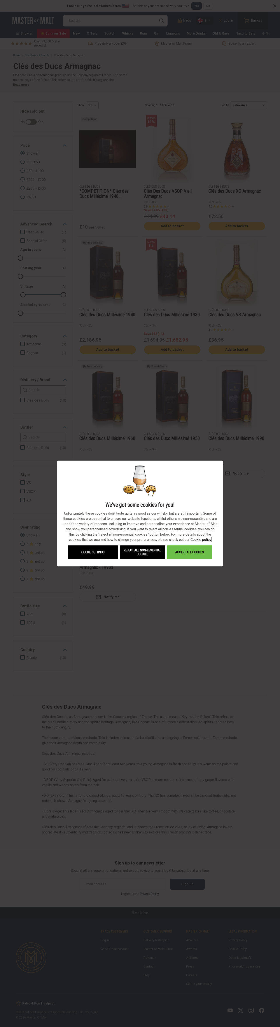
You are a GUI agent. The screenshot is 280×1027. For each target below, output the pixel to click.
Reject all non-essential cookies (142, 552)
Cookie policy (201, 540)
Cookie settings (93, 552)
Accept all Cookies (189, 552)
